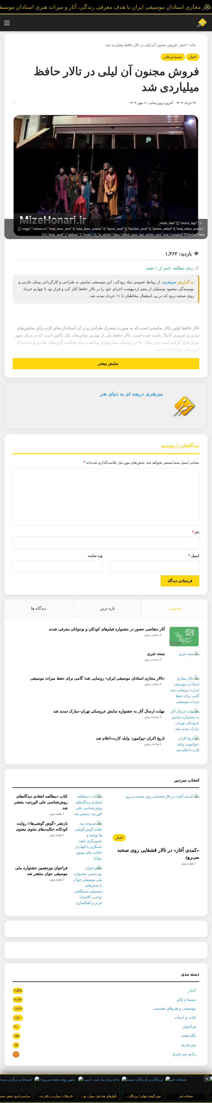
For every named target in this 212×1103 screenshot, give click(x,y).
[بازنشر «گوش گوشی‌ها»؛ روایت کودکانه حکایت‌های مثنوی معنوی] (87, 841)
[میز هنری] (199, 22)
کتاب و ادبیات (185, 1017)
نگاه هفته (188, 1036)
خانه (193, 45)
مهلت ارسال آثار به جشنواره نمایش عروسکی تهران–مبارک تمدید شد (109, 711)
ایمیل (193, 556)
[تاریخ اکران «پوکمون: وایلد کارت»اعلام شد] (184, 745)
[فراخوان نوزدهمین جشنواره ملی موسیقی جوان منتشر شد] (87, 885)
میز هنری (188, 1045)
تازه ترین (107, 608)
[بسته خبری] (184, 661)
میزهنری (169, 282)
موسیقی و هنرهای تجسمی (174, 1008)
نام (195, 532)
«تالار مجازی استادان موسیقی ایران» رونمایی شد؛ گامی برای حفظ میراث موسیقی (97, 678)
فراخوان (189, 1027)
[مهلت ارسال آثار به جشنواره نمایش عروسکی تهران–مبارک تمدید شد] (184, 720)
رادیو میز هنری (184, 1054)
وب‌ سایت (95, 556)
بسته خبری (156, 654)
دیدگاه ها (38, 608)
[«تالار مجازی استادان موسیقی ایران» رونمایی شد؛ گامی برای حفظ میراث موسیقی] (184, 689)
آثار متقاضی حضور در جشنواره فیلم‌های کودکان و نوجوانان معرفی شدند (107, 629)
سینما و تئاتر (173, 57)
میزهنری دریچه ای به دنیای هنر (131, 394)
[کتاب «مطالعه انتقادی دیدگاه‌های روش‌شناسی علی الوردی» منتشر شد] (87, 805)
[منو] (7, 25)
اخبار (183, 45)
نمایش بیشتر (107, 363)
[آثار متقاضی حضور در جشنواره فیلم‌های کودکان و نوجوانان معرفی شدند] (184, 636)
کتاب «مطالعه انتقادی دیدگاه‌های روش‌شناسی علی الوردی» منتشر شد (41, 802)
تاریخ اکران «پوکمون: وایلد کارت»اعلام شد (130, 738)
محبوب (175, 608)
